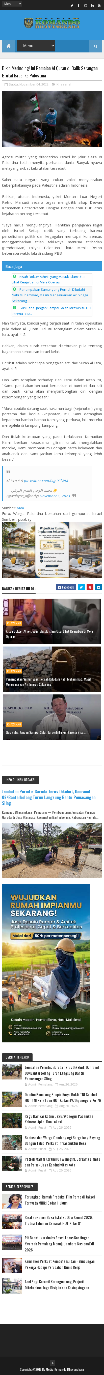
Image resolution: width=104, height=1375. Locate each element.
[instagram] (85, 5)
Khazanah (64, 84)
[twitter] (72, 5)
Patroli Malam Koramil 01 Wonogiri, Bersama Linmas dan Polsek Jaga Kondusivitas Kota (62, 1161)
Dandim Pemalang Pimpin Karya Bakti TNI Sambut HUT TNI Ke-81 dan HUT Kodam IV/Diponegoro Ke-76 (63, 1097)
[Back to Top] (52, 1363)
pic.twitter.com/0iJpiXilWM (46, 480)
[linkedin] (92, 5)
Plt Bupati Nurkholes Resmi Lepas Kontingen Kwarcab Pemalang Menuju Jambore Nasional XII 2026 (59, 1243)
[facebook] (79, 5)
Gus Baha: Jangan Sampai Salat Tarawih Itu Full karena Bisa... (46, 732)
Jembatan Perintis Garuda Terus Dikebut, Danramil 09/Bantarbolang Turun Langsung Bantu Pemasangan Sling (48, 797)
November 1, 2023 (55, 495)
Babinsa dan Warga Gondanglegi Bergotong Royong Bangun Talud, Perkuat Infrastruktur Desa (62, 1140)
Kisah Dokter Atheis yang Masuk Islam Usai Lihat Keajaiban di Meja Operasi (49, 633)
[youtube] (99, 5)
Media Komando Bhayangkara (65, 1369)
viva (20, 507)
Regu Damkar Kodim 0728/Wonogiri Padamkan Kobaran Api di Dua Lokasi (59, 1119)
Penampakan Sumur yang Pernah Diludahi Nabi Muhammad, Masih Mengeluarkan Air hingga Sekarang (50, 295)
